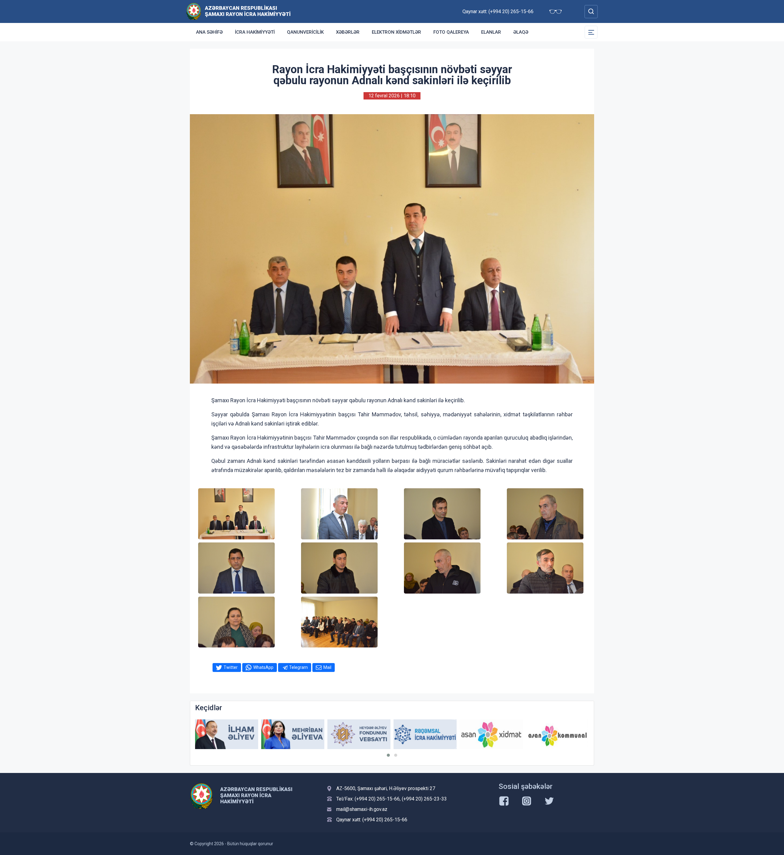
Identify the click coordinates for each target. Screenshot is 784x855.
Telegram (298, 667)
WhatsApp (263, 667)
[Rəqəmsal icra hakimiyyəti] (425, 734)
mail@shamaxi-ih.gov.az (361, 809)
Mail (327, 667)
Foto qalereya (451, 32)
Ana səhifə (209, 32)
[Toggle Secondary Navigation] (591, 32)
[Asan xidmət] (491, 734)
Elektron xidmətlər (396, 32)
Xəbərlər (348, 32)
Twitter (231, 667)
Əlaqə (520, 32)
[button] (388, 755)
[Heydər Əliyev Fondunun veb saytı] (358, 734)
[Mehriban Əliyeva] (292, 734)
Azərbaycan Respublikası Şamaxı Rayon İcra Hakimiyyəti (248, 11)
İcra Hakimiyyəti (255, 32)
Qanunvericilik (305, 32)
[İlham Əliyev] (226, 734)
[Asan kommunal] (557, 734)
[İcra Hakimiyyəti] (193, 11)
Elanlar (491, 32)
